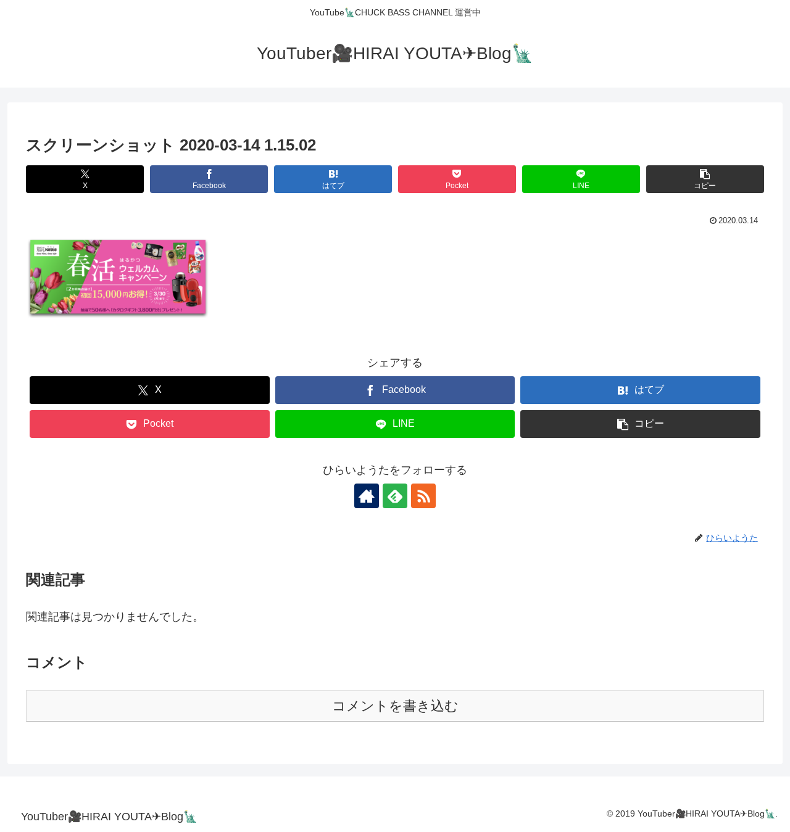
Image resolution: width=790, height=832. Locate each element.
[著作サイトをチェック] (366, 496)
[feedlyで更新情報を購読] (395, 496)
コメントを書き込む (395, 706)
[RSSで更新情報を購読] (423, 496)
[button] (705, 179)
